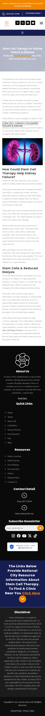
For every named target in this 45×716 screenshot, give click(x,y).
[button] (41, 23)
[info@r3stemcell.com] (24, 507)
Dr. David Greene (22, 55)
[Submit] (40, 528)
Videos (10, 473)
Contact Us (12, 482)
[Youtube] (33, 23)
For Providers (13, 469)
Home (10, 412)
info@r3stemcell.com (24, 513)
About (10, 417)
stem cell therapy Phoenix (12, 330)
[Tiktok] (35, 536)
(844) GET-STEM (12, 14)
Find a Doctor (14, 460)
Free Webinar (13, 465)
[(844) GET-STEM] (3, 14)
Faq (9, 438)
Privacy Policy (28, 711)
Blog (10, 442)
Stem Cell (12, 421)
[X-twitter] (17, 23)
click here (31, 593)
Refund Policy (14, 477)
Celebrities (12, 425)
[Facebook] (28, 23)
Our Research (13, 434)
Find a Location (14, 456)
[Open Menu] (22, 33)
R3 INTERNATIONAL (33, 13)
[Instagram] (23, 23)
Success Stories (14, 429)
